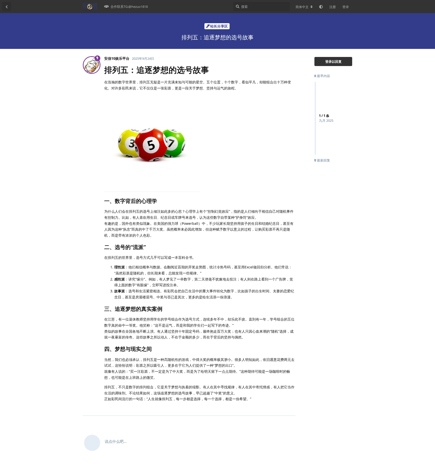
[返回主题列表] (6, 6)
